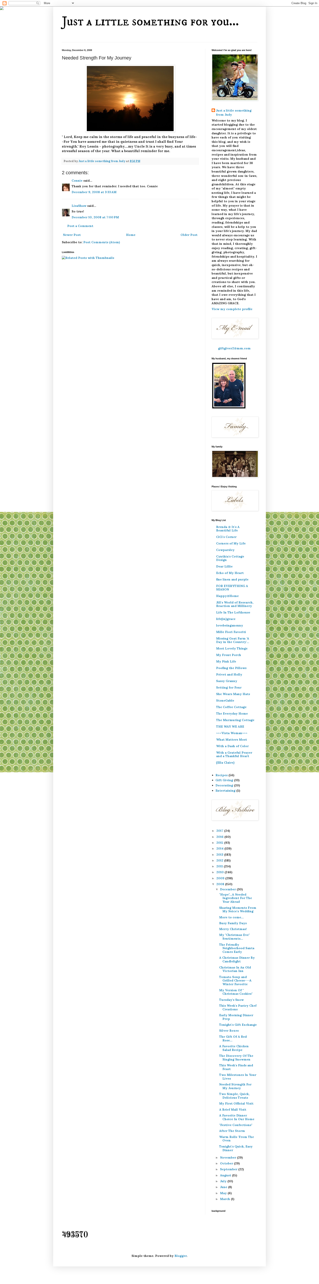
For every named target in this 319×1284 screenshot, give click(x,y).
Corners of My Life (231, 543)
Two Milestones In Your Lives (237, 1076)
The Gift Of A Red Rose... (233, 1038)
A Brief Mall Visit (232, 1109)
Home (130, 235)
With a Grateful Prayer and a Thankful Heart (234, 754)
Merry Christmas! (233, 929)
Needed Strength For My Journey (235, 1086)
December (228, 889)
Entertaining (225, 790)
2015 (220, 843)
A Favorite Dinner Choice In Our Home (236, 1117)
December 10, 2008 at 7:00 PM (95, 217)
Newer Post (72, 235)
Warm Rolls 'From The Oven (236, 1139)
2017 (220, 831)
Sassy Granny (226, 681)
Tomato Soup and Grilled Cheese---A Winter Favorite (235, 980)
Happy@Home (227, 596)
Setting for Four (229, 687)
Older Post (189, 235)
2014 (220, 848)
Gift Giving (224, 780)
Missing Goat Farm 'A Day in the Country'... (232, 640)
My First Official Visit (236, 1103)
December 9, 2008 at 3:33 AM (94, 192)
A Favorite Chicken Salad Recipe (234, 1048)
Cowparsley (225, 550)
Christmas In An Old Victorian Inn (235, 969)
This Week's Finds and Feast (236, 1067)
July (223, 1181)
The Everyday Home (232, 713)
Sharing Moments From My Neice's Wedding (237, 909)
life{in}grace (225, 619)
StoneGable (225, 700)
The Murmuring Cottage (235, 720)
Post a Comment (80, 226)
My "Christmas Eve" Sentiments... (234, 936)
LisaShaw (79, 206)
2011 (220, 866)
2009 (220, 878)
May (224, 1193)
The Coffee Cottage (231, 707)
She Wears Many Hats (233, 694)
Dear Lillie (224, 566)
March (225, 1199)
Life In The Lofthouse (233, 612)
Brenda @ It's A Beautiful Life (228, 528)
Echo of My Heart (230, 573)
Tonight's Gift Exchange (238, 1025)
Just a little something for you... (150, 21)
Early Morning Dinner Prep (236, 1017)
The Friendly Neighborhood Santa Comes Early (236, 948)
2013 (220, 855)
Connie (77, 180)
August (226, 1175)
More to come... (231, 917)
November (228, 1157)
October (227, 1163)
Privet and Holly (229, 674)
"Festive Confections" (235, 1125)
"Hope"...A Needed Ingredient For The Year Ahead (235, 898)
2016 (220, 837)
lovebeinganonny (229, 625)
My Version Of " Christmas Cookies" (236, 992)
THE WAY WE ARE (230, 726)
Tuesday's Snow (231, 1000)
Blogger (180, 1256)
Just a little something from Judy (234, 113)
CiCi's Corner (226, 537)
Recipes (221, 775)
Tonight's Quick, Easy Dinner (236, 1148)
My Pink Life (226, 661)
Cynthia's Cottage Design (230, 558)
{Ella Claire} (225, 762)
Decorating (224, 785)
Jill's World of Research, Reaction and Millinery (234, 604)
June (224, 1187)
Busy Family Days (233, 923)
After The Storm (232, 1131)
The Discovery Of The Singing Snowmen (236, 1057)
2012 (220, 860)
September (229, 1169)
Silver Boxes (229, 1030)
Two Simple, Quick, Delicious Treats (234, 1096)
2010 (220, 872)
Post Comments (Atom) (101, 242)
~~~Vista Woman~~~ (231, 733)
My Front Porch (228, 655)
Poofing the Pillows (231, 668)
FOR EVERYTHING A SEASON (232, 587)
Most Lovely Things (231, 648)
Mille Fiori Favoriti (231, 632)
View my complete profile (232, 309)
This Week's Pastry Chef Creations (238, 1007)
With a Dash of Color (232, 746)
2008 (220, 884)
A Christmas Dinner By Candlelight (237, 959)
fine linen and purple (232, 579)
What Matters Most (231, 739)
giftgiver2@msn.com (234, 348)
